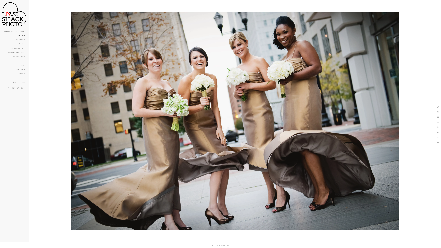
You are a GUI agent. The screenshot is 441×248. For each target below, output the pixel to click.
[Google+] (22, 88)
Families (22, 44)
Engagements (20, 40)
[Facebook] (9, 88)
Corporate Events (18, 57)
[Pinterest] (18, 88)
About (22, 65)
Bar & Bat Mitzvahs (18, 48)
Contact (22, 74)
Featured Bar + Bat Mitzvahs (14, 31)
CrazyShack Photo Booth (16, 52)
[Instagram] (13, 88)
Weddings (21, 35)
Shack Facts (20, 69)
